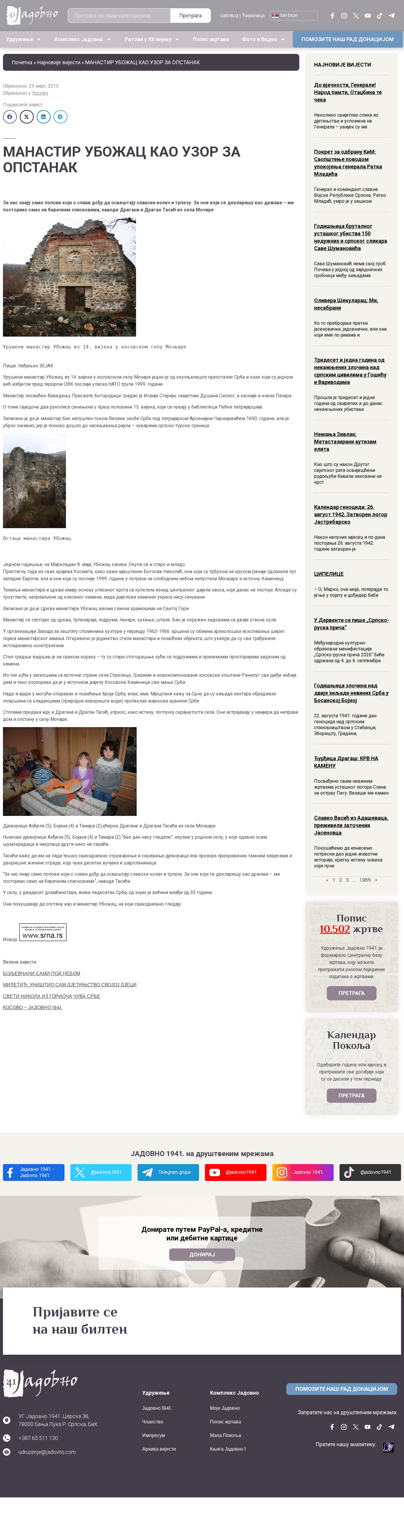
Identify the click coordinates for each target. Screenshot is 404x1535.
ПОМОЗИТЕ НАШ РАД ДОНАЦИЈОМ (348, 39)
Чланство (152, 1421)
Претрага (190, 15)
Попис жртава (211, 39)
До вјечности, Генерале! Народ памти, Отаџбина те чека (348, 92)
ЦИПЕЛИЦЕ (329, 574)
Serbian (288, 15)
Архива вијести (159, 1449)
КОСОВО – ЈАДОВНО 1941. (32, 1007)
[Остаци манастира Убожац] (34, 526)
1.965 (365, 880)
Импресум (153, 1435)
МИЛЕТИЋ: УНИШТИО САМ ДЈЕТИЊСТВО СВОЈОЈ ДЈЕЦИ (70, 984)
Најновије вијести (58, 62)
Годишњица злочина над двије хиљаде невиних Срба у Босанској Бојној (351, 692)
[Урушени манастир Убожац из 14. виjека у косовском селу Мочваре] (69, 335)
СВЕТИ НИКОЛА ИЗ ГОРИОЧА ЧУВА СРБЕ (51, 996)
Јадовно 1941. (157, 1408)
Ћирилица (253, 15)
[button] (10, 116)
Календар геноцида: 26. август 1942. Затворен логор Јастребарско (350, 514)
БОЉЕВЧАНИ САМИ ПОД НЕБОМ (41, 973)
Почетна (22, 62)
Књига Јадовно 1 (228, 1449)
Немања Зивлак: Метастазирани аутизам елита (345, 441)
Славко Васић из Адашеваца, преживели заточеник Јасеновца (351, 825)
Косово (40, 93)
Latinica (229, 15)
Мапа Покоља (225, 1435)
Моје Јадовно (225, 1408)
